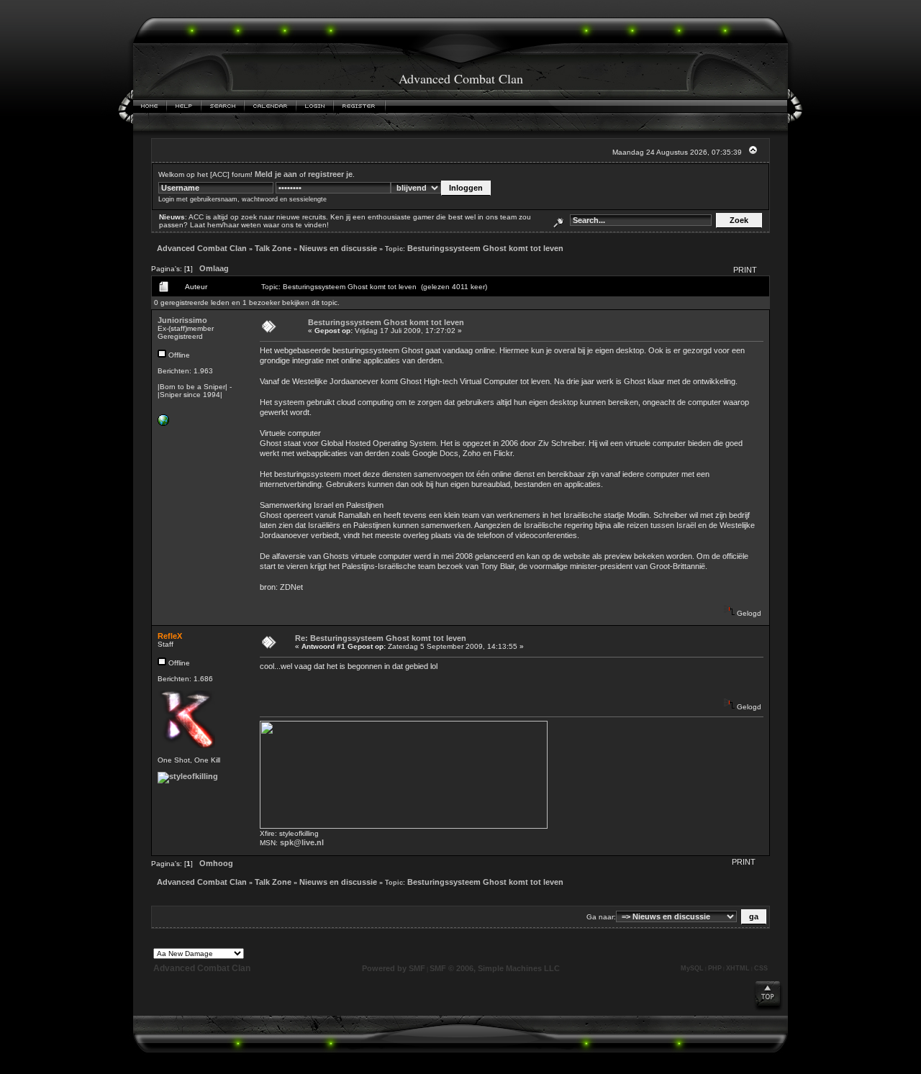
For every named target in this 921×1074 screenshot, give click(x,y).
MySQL (692, 968)
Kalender (270, 106)
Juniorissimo (182, 320)
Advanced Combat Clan (202, 248)
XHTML (738, 968)
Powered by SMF (393, 968)
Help (184, 106)
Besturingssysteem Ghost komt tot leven (485, 248)
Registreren (360, 106)
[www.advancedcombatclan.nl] (163, 423)
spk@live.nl (302, 842)
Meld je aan (276, 174)
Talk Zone (273, 248)
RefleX (170, 636)
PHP (715, 968)
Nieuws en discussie (338, 248)
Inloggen (315, 106)
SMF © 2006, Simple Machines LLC (495, 968)
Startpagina (150, 106)
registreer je (330, 174)
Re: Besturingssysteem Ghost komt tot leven (380, 638)
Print (745, 269)
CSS (761, 968)
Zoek (223, 106)
